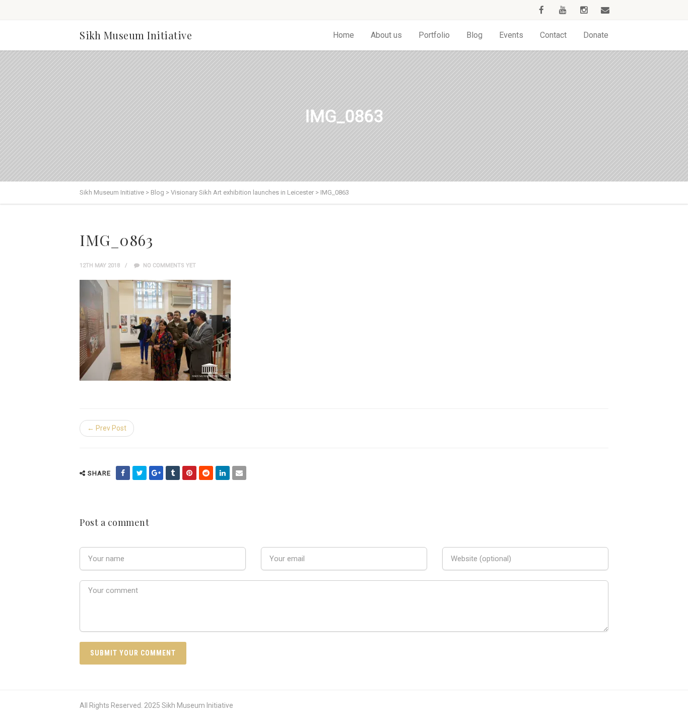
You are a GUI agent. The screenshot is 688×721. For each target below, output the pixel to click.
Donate (595, 35)
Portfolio (434, 35)
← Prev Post (106, 428)
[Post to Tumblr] (173, 473)
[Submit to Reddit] (206, 473)
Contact (553, 35)
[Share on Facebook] (123, 473)
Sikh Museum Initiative (136, 35)
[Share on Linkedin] (223, 473)
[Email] (239, 473)
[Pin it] (189, 473)
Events (511, 35)
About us (386, 35)
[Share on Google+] (156, 473)
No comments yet (169, 265)
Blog (474, 35)
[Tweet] (139, 473)
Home (343, 35)
